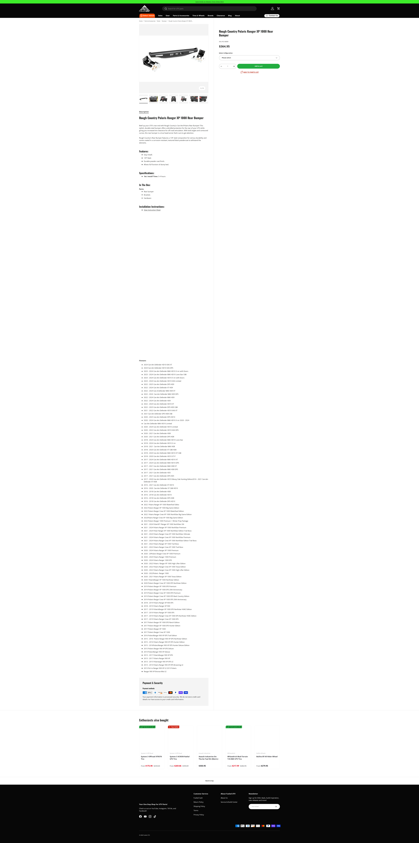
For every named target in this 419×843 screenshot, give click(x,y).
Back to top (209, 781)
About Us (224, 798)
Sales (160, 16)
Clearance (221, 16)
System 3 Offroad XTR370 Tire (151, 757)
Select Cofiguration (226, 53)
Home (141, 21)
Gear (168, 16)
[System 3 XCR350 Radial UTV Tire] (180, 740)
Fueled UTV (146, 835)
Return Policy (198, 802)
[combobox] (209, 8)
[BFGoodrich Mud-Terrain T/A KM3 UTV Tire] (238, 740)
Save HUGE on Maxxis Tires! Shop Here (209, 2)
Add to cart (259, 66)
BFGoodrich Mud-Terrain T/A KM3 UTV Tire (238, 757)
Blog (230, 16)
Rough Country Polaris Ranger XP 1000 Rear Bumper (181, 21)
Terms (196, 810)
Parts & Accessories (181, 16)
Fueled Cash (198, 798)
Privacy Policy (199, 815)
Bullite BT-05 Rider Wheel (267, 756)
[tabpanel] (173, 394)
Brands (210, 16)
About (237, 16)
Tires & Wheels (198, 16)
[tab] (144, 111)
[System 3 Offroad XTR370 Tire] (152, 740)
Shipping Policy (199, 806)
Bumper (164, 21)
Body (158, 21)
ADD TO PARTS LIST (251, 72)
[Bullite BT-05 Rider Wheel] (267, 740)
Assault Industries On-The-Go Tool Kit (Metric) (208, 757)
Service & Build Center (229, 802)
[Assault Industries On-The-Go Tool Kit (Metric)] (209, 740)
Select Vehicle (148, 16)
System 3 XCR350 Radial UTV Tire (180, 757)
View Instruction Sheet (152, 210)
